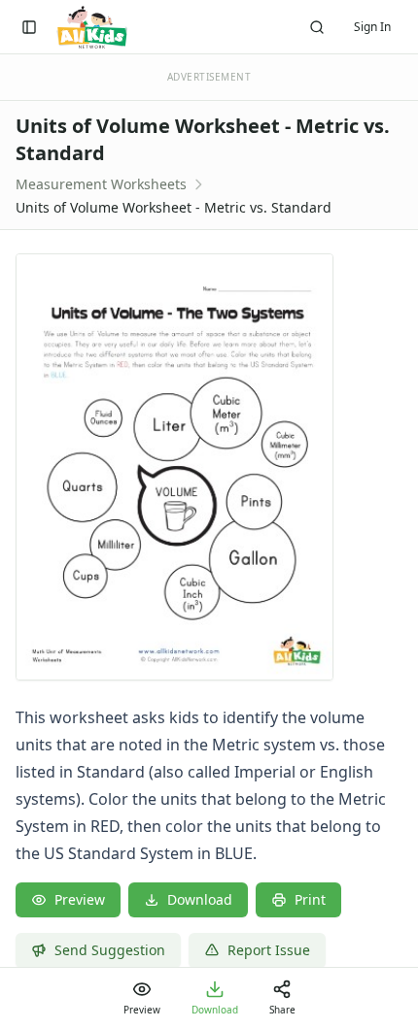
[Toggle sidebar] (29, 27)
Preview (79, 899)
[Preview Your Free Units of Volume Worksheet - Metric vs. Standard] (209, 466)
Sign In (372, 26)
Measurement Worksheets (101, 184)
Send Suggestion (109, 950)
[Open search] (317, 27)
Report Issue (268, 950)
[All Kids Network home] (91, 27)
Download (199, 899)
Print (310, 899)
